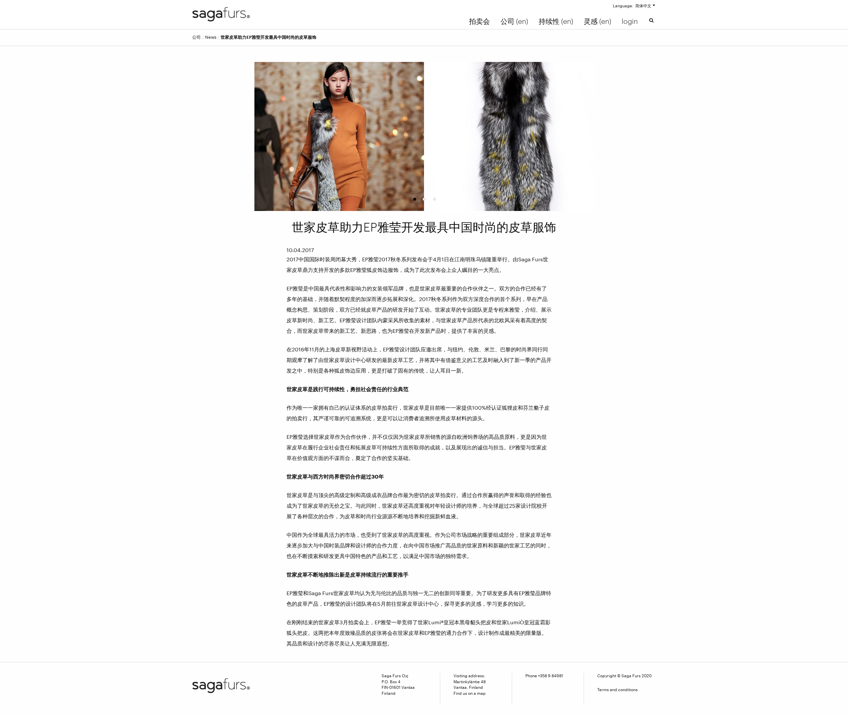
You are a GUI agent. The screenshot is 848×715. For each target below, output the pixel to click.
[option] (424, 136)
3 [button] (434, 197)
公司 (196, 37)
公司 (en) (514, 21)
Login (630, 21)
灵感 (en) (597, 21)
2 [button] (423, 197)
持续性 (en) (556, 21)
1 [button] (413, 197)
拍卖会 (479, 21)
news (210, 37)
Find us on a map (469, 693)
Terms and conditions (617, 689)
